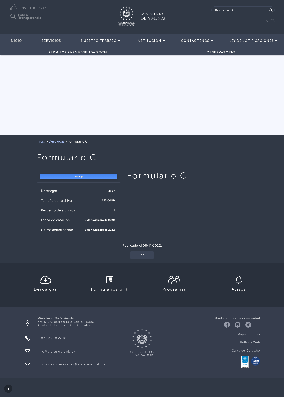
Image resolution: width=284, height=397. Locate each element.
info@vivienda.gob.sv (56, 351)
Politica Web (250, 342)
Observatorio (220, 52)
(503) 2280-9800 (53, 338)
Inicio (16, 41)
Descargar (79, 176)
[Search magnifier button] (270, 10)
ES (272, 21)
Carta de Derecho (246, 350)
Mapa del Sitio (248, 334)
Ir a (142, 255)
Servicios (51, 41)
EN (265, 21)
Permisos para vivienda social (79, 52)
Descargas (56, 141)
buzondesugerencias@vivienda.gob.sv (71, 364)
